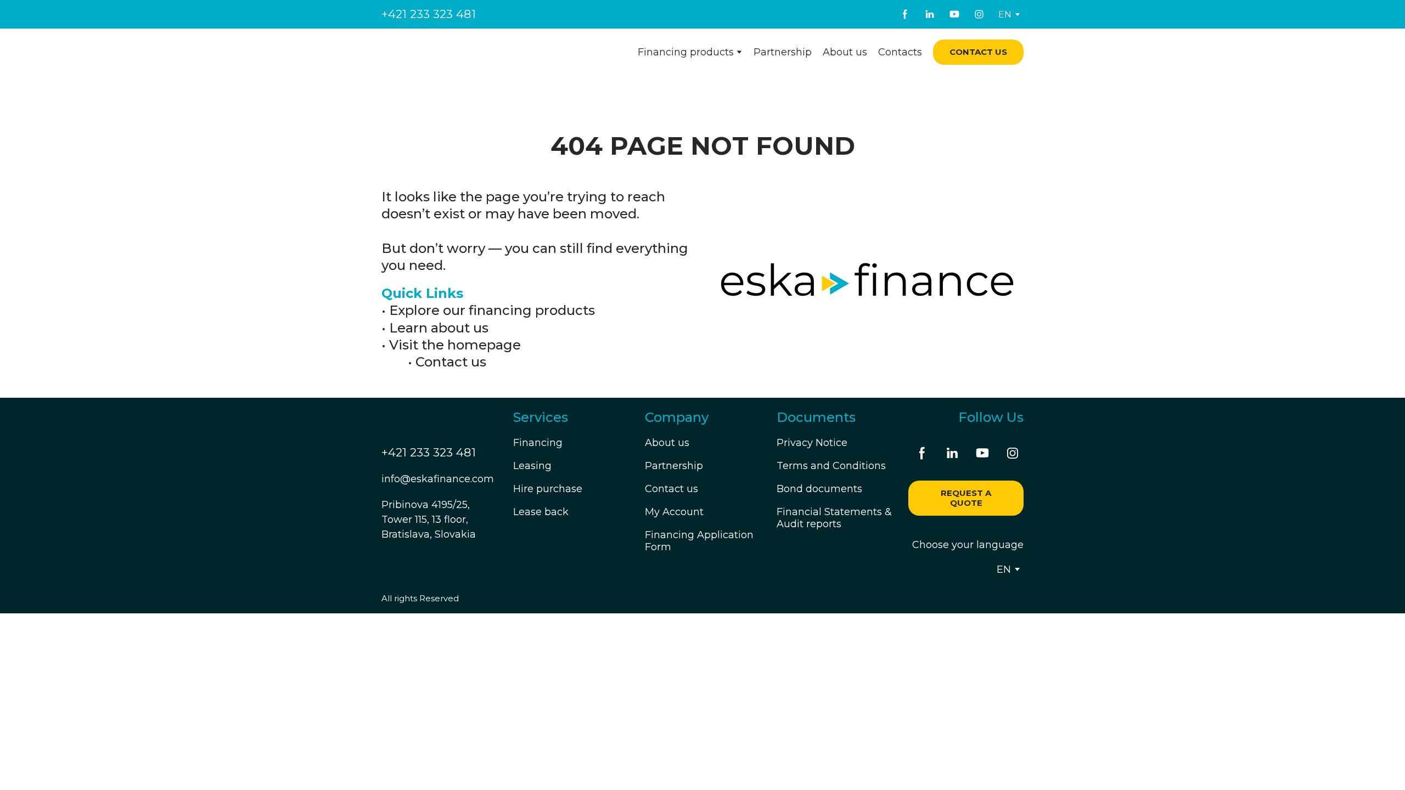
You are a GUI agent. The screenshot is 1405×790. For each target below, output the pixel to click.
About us (845, 52)
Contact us (450, 362)
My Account (674, 512)
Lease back (541, 512)
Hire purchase (547, 489)
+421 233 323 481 (428, 14)
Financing (538, 443)
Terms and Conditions (831, 466)
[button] (905, 14)
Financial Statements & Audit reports (834, 518)
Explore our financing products (492, 310)
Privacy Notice (812, 443)
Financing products (686, 52)
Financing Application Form (699, 541)
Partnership (783, 52)
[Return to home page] (448, 52)
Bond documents (819, 489)
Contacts (900, 52)
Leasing (532, 466)
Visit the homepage (455, 345)
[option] (1004, 14)
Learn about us (438, 328)
